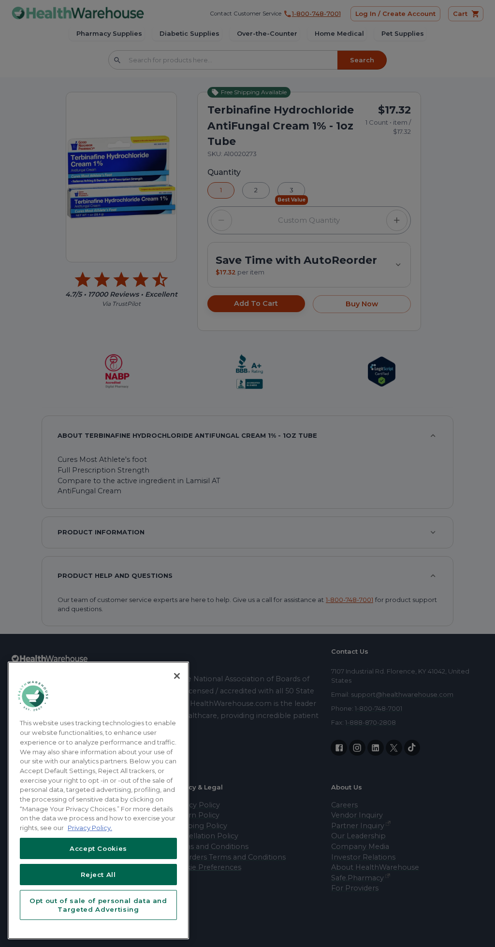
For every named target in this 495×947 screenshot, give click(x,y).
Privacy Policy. (90, 828)
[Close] (177, 676)
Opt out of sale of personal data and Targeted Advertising (98, 905)
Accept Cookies (98, 848)
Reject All (98, 874)
